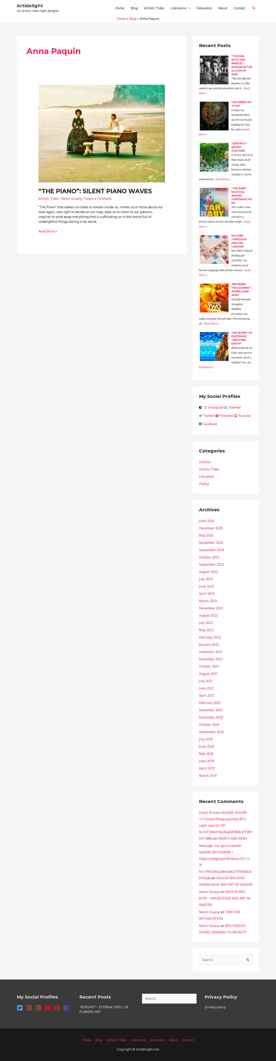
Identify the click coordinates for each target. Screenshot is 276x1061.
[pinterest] (58, 1008)
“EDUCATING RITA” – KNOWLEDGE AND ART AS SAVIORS (225, 898)
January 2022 (209, 644)
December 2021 (211, 652)
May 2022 (206, 630)
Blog (134, 8)
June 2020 (206, 746)
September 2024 (211, 550)
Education (204, 8)
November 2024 (211, 542)
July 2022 (206, 622)
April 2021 (207, 695)
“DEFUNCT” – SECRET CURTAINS (240, 147)
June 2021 (206, 688)
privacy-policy (215, 1007)
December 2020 (211, 710)
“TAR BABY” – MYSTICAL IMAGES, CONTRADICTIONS (241, 195)
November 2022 (211, 608)
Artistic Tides (154, 8)
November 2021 (211, 659)
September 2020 (211, 732)
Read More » (47, 231)
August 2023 (208, 572)
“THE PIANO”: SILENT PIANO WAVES (95, 191)
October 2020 (209, 724)
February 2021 (210, 703)
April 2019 (207, 768)
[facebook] (67, 1008)
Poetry (204, 484)
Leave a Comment (98, 198)
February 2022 (210, 637)
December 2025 (211, 528)
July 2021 (206, 681)
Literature (178, 8)
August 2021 (208, 673)
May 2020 (206, 753)
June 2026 (206, 521)
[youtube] (49, 1008)
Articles (205, 462)
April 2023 (207, 593)
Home (119, 8)
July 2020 (206, 739)
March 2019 (208, 775)
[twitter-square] (21, 1008)
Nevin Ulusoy (209, 892)
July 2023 (206, 579)
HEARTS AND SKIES (232, 838)
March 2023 (208, 601)
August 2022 (208, 615)
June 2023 (206, 586)
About (222, 8)
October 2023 (209, 557)
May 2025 (206, 535)
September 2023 (211, 564)
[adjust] (201, 407)
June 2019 (206, 761)
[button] (254, 8)
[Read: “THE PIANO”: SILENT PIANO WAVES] (101, 133)
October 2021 (209, 666)
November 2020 (211, 717)
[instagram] (30, 1008)
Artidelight (30, 5)
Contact (239, 8)
